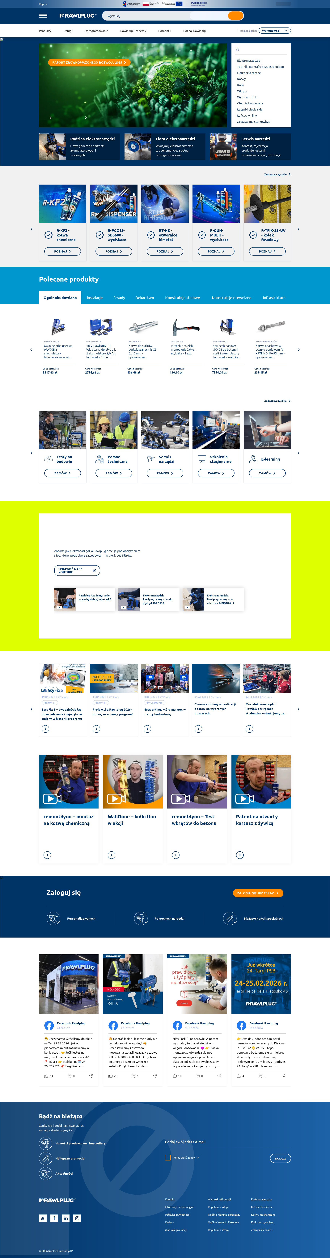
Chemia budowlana (250, 103)
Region (43, 4)
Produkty (45, 30)
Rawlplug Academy (133, 30)
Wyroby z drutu (247, 97)
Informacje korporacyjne (179, 1207)
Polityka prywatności (177, 1214)
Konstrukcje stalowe (182, 297)
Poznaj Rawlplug (194, 30)
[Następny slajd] (86, 118)
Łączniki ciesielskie (250, 109)
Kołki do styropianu (262, 1222)
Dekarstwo (144, 297)
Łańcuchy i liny (247, 115)
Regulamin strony (218, 1229)
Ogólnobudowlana (60, 297)
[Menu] (43, 16)
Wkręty (242, 91)
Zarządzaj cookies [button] (261, 1229)
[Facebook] (54, 1218)
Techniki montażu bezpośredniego (260, 66)
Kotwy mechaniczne (263, 1214)
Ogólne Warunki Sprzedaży (224, 1214)
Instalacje (95, 297)
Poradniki (164, 30)
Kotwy (241, 79)
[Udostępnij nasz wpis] (91, 1075)
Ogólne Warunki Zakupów (223, 1222)
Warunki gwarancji (176, 1229)
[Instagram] (77, 1218)
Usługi (68, 30)
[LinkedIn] (66, 1218)
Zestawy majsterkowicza (253, 121)
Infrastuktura (274, 297)
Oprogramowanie (96, 30)
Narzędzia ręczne (249, 72)
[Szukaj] (235, 15)
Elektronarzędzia (248, 60)
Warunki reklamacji (219, 1199)
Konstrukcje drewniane (231, 297)
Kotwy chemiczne (262, 1207)
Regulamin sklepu (218, 1207)
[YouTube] (43, 1218)
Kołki (240, 85)
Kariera (169, 1222)
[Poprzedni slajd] (50, 118)
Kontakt (170, 1199)
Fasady (119, 297)
